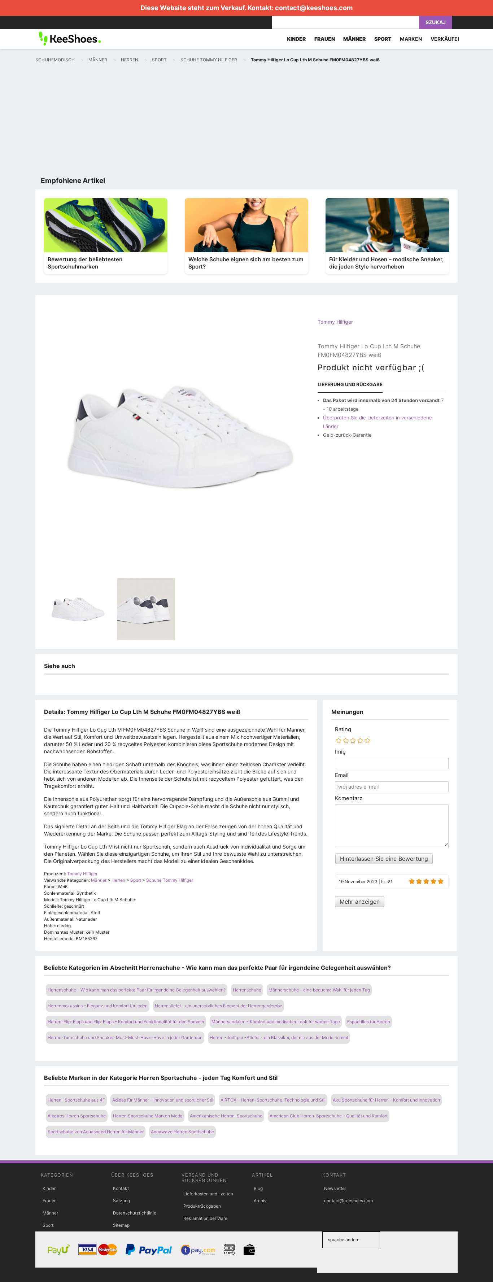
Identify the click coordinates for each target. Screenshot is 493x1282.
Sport (48, 1225)
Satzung (121, 1200)
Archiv (260, 1200)
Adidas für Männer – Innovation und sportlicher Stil (162, 1100)
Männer (50, 1213)
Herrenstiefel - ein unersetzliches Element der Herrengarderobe (218, 1005)
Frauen (50, 1200)
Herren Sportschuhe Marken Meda (148, 1116)
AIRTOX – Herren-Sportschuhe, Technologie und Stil (273, 1100)
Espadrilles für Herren (368, 1021)
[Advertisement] (246, 121)
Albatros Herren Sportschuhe (77, 1116)
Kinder (49, 1188)
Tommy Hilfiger (335, 322)
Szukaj (436, 22)
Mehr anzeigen (360, 901)
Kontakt (121, 1188)
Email (342, 775)
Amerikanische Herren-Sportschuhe (226, 1116)
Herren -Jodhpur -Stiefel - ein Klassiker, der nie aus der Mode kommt (279, 1037)
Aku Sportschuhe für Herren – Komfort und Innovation (386, 1100)
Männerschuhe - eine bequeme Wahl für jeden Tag (319, 990)
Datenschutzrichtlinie (134, 1213)
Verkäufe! (445, 39)
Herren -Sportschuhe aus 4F (76, 1100)
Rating (343, 729)
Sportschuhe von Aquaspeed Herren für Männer (96, 1131)
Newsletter (335, 1188)
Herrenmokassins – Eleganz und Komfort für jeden (98, 1005)
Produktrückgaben (202, 1206)
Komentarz (348, 798)
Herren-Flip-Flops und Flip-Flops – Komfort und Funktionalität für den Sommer (126, 1021)
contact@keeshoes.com (314, 8)
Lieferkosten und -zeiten (208, 1193)
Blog (258, 1188)
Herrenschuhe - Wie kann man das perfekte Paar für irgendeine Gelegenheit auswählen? (137, 990)
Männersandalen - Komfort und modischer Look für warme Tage (275, 1021)
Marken (411, 39)
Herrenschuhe (247, 990)
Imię (340, 752)
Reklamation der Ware (205, 1218)
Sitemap (121, 1225)
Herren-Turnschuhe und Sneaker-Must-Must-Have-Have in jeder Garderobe (125, 1037)
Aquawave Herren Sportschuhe (182, 1131)
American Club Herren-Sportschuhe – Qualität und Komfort (329, 1116)
